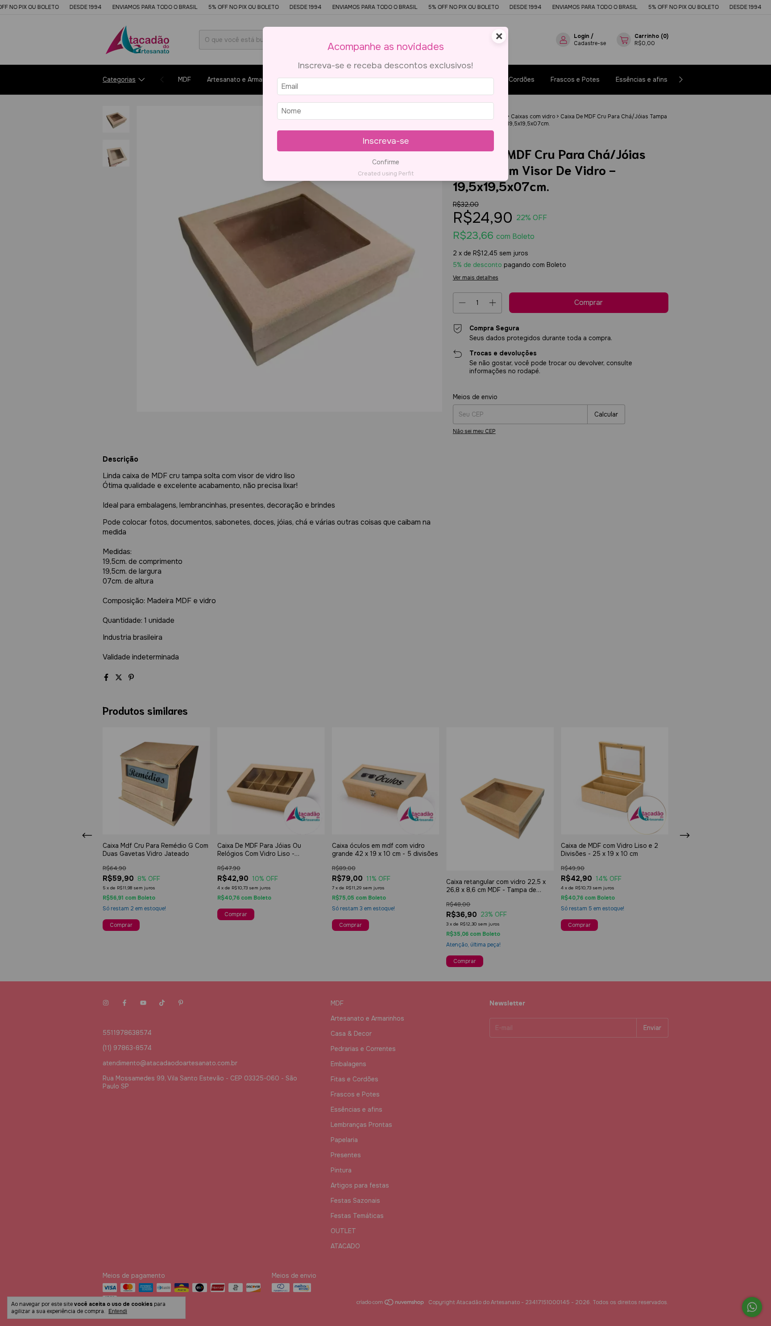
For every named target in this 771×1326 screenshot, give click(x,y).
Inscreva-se (385, 140)
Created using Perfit (386, 173)
